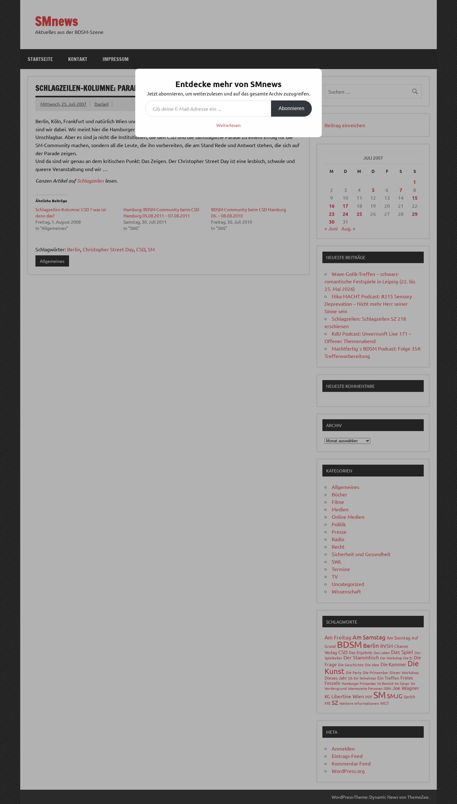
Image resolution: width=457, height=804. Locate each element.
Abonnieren (291, 108)
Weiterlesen (228, 125)
